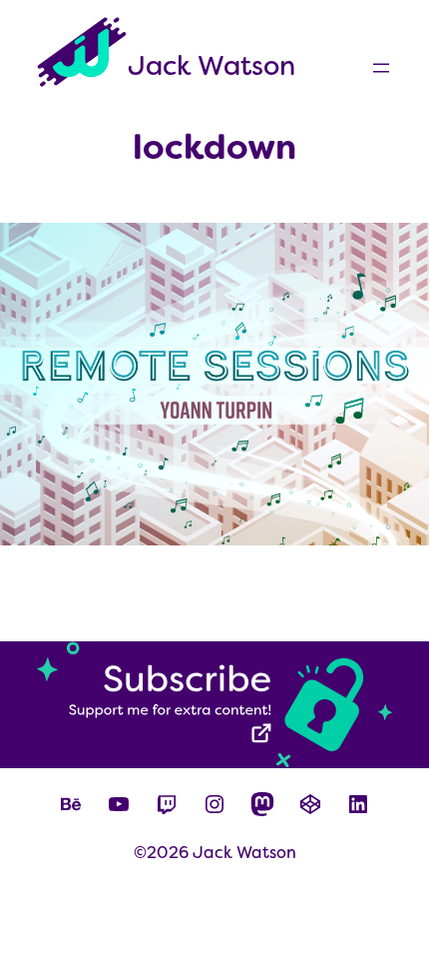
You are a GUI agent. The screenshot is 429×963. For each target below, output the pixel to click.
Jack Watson (211, 66)
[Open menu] (381, 68)
